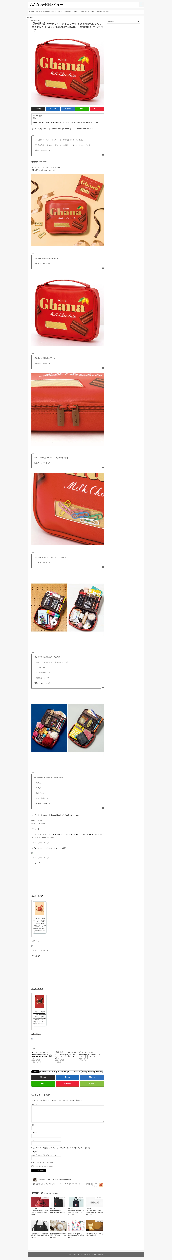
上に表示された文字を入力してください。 (44, 1155)
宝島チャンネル (40, 150)
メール (34, 1132)
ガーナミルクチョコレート (49, 1071)
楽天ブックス (36, 896)
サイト (33, 1140)
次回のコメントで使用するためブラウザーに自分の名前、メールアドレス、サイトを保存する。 (63, 1148)
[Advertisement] (124, 41)
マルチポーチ (62, 1071)
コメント (35, 1104)
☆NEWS (36, 1071)
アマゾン (34, 863)
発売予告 (99, 1071)
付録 (85, 1071)
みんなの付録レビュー (46, 4)
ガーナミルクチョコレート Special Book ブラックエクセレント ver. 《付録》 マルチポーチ (89, 1054)
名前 (33, 1125)
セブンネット (36, 941)
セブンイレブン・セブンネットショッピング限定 (48, 848)
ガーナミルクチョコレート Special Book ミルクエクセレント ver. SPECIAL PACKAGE (61, 122)
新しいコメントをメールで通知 (43, 1163)
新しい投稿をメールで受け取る (43, 1166)
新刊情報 (91, 1071)
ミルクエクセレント (74, 1071)
